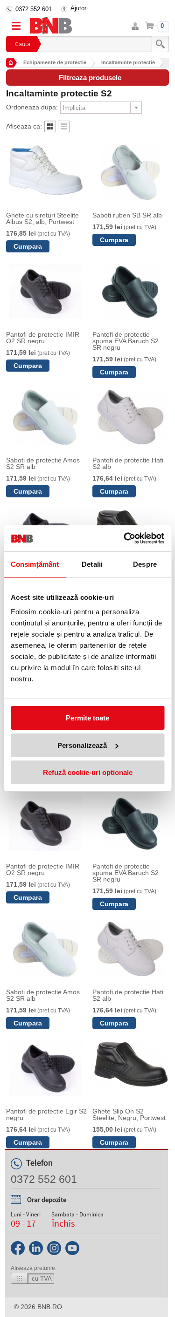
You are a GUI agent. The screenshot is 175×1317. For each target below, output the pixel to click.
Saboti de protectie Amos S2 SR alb (43, 463)
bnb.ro (49, 1306)
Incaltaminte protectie (128, 62)
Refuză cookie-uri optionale (88, 772)
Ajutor (78, 8)
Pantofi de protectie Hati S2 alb (127, 463)
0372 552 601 (33, 9)
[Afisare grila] (50, 130)
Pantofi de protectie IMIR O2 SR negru (42, 337)
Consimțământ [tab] (35, 564)
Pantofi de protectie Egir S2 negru (46, 1114)
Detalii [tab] (92, 564)
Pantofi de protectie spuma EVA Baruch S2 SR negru (125, 341)
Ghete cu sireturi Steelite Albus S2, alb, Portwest (42, 218)
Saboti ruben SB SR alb (127, 215)
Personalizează (82, 745)
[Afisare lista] (64, 130)
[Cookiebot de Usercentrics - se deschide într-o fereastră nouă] (124, 538)
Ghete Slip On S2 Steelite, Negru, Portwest (129, 1114)
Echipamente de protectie (54, 62)
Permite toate (87, 718)
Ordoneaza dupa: (32, 107)
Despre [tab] (145, 564)
